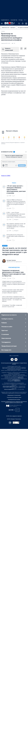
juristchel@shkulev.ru (16, 379)
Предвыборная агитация (9, 346)
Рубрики (4, 322)
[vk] (15, 359)
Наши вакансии (6, 338)
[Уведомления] (22, 23)
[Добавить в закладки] (21, 48)
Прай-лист (4, 330)
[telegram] (12, 359)
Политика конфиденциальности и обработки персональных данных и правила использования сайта (14, 402)
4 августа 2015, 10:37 (5, 43)
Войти (6, 166)
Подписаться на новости (9, 315)
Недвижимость (5, 20)
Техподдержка (6, 342)
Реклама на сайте (6, 326)
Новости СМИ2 (5, 175)
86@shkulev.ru (21, 377)
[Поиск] (19, 23)
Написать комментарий (9, 49)
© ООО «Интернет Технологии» (14, 419)
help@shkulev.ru (17, 381)
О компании (5, 334)
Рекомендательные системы (14, 399)
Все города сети (6, 350)
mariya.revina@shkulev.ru (9, 389)
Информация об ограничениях (14, 395)
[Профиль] (26, 23)
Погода (21, 20)
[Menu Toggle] (2, 23)
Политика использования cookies (14, 397)
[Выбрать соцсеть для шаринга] (25, 48)
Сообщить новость (7, 319)
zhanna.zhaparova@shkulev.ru (9, 386)
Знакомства (14, 20)
